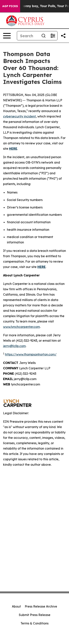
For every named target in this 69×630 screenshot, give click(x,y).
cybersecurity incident (19, 116)
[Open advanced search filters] (52, 35)
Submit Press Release (34, 615)
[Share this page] (63, 36)
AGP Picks (10, 6)
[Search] (43, 35)
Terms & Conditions (34, 623)
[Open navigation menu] (7, 36)
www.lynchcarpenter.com (21, 327)
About (16, 606)
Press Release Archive (41, 606)
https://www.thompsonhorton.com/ (31, 354)
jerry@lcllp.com (14, 346)
